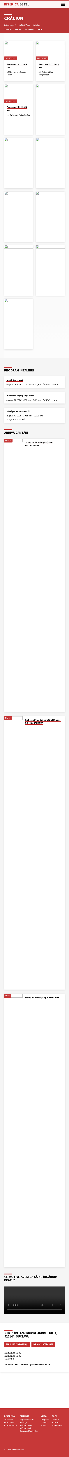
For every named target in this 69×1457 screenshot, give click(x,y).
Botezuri (55, 1422)
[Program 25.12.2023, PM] (18, 50)
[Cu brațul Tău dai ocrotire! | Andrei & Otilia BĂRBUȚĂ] (13, 853)
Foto (54, 1416)
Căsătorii (55, 1419)
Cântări (44, 1422)
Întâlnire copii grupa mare (20, 395)
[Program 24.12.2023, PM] (18, 93)
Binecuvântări (57, 1425)
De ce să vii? (9, 1422)
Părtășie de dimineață (17, 411)
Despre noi (9, 1416)
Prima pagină (10, 25)
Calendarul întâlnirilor (29, 1431)
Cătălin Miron (13, 72)
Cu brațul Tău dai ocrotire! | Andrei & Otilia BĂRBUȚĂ (43, 721)
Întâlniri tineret (51, 384)
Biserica (16, 4)
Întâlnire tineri (14, 380)
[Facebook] (6, 1441)
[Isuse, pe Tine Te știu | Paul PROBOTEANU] (13, 575)
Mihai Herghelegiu (46, 73)
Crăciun (36, 25)
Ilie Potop (43, 72)
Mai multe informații (17, 1344)
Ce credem (8, 1419)
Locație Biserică (10, 1425)
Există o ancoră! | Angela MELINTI (42, 997)
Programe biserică (15, 419)
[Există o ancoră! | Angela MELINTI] (13, 1130)
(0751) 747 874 (11, 1364)
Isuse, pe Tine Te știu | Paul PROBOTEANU (39, 444)
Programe (45, 1419)
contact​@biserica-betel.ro (35, 1364)
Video (44, 1416)
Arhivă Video (24, 25)
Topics (7, 29)
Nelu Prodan (24, 115)
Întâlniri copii (50, 400)
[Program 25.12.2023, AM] (50, 50)
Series (18, 29)
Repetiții (23, 1422)
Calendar (24, 1416)
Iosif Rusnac (12, 115)
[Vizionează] (8, 77)
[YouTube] (10, 1441)
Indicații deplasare (43, 1344)
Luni (40, 29)
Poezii (43, 1425)
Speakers (30, 29)
